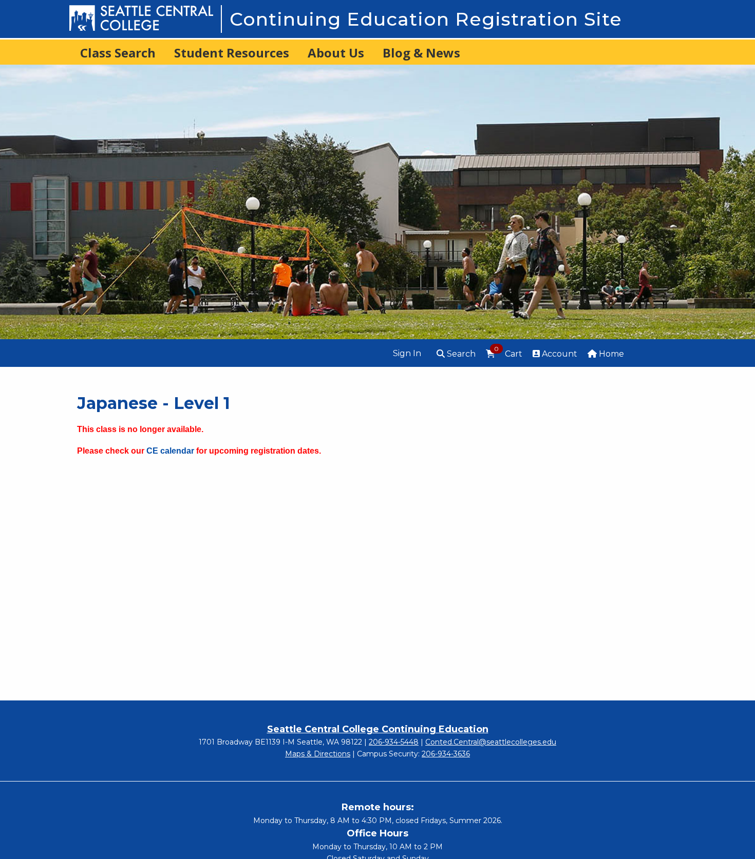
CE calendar (170, 450)
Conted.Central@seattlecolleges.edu (490, 742)
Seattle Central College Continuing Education (377, 729)
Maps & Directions (317, 753)
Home (610, 354)
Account (558, 354)
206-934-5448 (394, 742)
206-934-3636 (446, 753)
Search (460, 354)
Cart (508, 353)
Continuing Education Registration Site (426, 19)
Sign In (407, 353)
